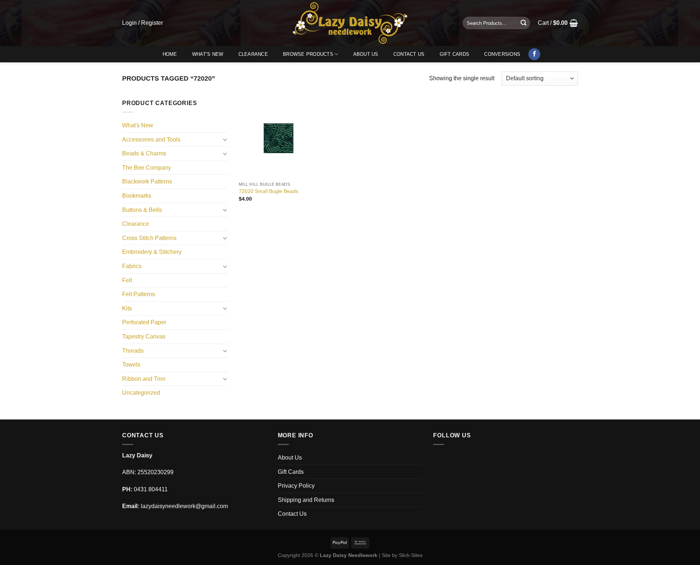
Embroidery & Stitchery (152, 252)
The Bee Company (146, 168)
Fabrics (131, 266)
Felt (127, 280)
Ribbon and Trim (143, 379)
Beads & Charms (144, 153)
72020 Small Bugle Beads (268, 191)
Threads (133, 351)
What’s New (207, 54)
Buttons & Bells (142, 210)
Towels (131, 364)
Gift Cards (455, 54)
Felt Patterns (138, 294)
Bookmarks (136, 196)
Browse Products (308, 54)
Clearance (253, 54)
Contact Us (409, 54)
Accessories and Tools (151, 139)
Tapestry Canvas (144, 336)
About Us (365, 54)
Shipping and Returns (306, 500)
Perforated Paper (144, 322)
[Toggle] (225, 139)
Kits (127, 308)
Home (170, 54)
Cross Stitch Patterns (149, 238)
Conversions (502, 54)
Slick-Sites (411, 555)
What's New (137, 125)
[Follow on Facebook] (534, 54)
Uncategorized (141, 393)
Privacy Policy (296, 486)
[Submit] (523, 23)
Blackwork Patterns (147, 181)
